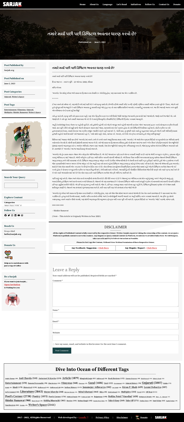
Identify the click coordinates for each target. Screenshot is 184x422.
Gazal (95, 383)
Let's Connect (12, 392)
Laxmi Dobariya (155, 387)
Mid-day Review (70, 392)
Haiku (167, 383)
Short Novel (37, 401)
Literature (31, 391)
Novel (141, 392)
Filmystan (21, 109)
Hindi (17, 387)
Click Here (103, 248)
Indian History (73, 387)
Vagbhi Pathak (171, 401)
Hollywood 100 (57, 387)
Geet (108, 383)
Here (154, 248)
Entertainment (10, 109)
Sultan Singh (85, 401)
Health (8, 387)
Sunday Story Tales (100, 401)
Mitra (103, 392)
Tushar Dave (146, 401)
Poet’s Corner (57, 396)
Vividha (23, 405)
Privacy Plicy (102, 417)
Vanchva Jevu (12, 405)
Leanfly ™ (83, 417)
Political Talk (87, 397)
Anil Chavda (28, 378)
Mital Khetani (88, 391)
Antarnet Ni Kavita (49, 378)
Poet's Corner (18, 396)
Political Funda (73, 397)
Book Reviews (116, 378)
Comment (58, 280)
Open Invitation (12, 284)
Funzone (83, 383)
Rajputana (100, 396)
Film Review (54, 383)
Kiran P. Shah (132, 387)
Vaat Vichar (159, 401)
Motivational (114, 392)
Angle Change (11, 378)
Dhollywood (146, 378)
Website (56, 332)
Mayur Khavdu (53, 391)
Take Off (132, 400)
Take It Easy (116, 400)
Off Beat (151, 392)
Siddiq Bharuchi (55, 400)
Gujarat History (133, 383)
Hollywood (43, 387)
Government (119, 383)
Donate (144, 417)
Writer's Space (41, 405)
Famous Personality (37, 383)
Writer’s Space (18, 96)
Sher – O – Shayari (163, 397)
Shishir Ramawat (20, 112)
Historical (30, 387)
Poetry (40, 396)
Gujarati (7, 96)
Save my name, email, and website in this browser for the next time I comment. (90, 344)
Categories (9, 202)
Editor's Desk (158, 378)
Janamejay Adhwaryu (97, 387)
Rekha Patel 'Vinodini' (123, 396)
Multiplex (8, 112)
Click (149, 248)
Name (56, 310)
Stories (72, 401)
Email (56, 321)
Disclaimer (122, 417)
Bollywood (102, 379)
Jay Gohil (116, 387)
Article (70, 378)
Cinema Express (133, 378)
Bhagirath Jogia (88, 378)
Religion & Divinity (147, 397)
